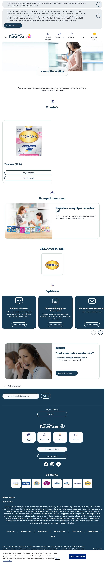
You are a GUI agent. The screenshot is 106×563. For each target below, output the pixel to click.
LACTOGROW (16, 483)
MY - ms (50, 414)
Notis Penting (93, 531)
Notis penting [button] (7, 501)
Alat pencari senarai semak (92, 308)
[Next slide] (100, 332)
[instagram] (52, 464)
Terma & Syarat (59, 531)
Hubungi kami (26, 531)
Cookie (52, 536)
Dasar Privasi (76, 531)
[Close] (98, 4)
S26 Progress (46, 483)
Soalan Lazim (42, 531)
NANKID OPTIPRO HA (67, 483)
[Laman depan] (20, 36)
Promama (87, 483)
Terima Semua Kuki (77, 556)
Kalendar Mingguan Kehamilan (55, 310)
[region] (52, 556)
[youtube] (58, 464)
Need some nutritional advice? (75, 353)
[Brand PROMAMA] (52, 264)
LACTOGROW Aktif (26, 483)
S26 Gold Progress (36, 483)
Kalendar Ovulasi (19, 308)
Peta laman (10, 531)
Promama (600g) (13, 164)
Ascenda (77, 483)
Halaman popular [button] (8, 497)
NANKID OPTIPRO (57, 483)
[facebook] (46, 464)
